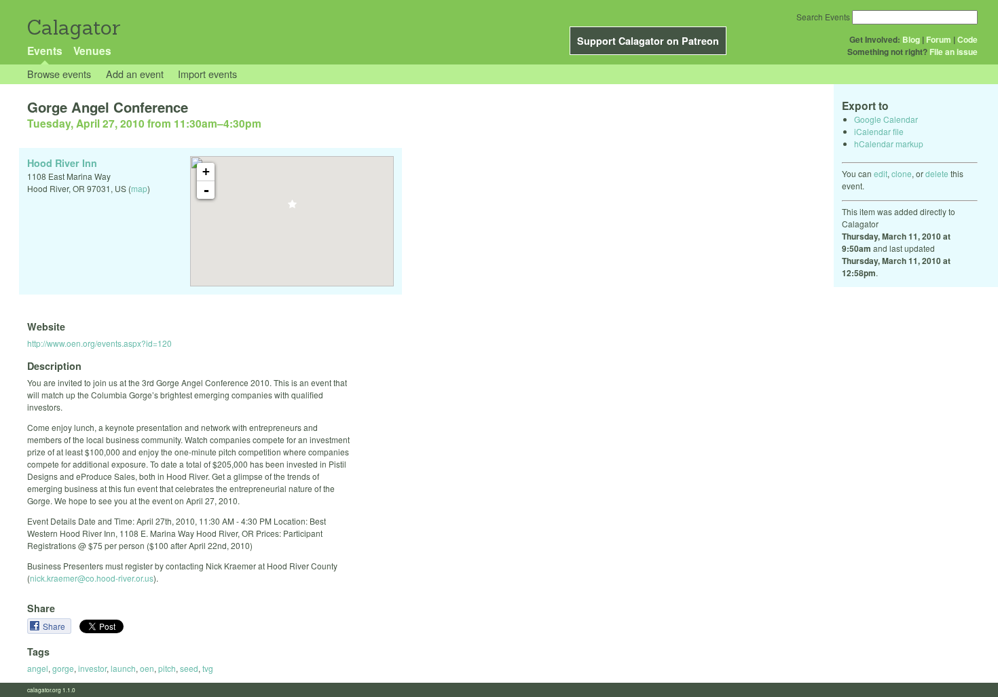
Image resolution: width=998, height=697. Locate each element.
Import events (207, 74)
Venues (92, 50)
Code (967, 39)
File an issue (953, 51)
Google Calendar (886, 119)
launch (123, 668)
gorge (63, 668)
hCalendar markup (888, 143)
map (139, 188)
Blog (911, 39)
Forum (938, 39)
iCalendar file (879, 131)
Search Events (823, 16)
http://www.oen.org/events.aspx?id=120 (99, 343)
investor (92, 668)
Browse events (59, 74)
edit (880, 173)
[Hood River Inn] (292, 208)
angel (37, 668)
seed (189, 668)
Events (44, 50)
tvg (207, 668)
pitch (167, 668)
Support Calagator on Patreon (648, 41)
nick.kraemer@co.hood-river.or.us (91, 578)
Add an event (135, 74)
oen (147, 668)
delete (936, 173)
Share (55, 626)
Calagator (73, 27)
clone (901, 173)
